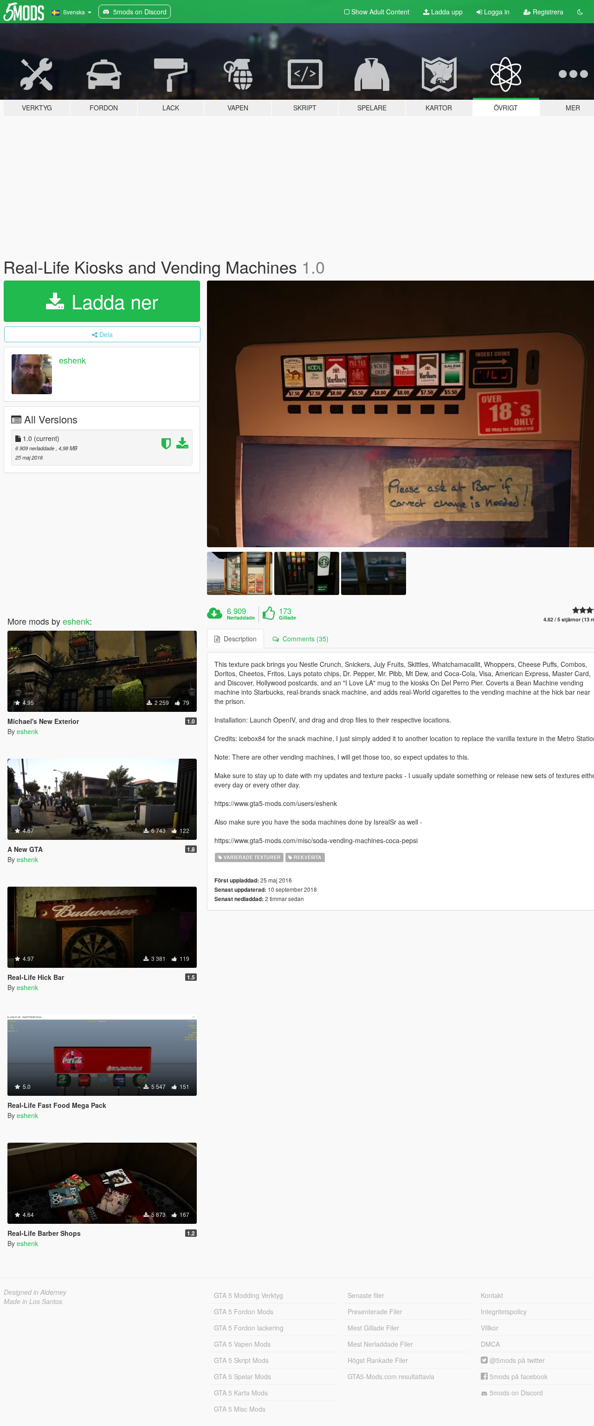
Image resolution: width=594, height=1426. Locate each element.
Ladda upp (446, 11)
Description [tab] (238, 638)
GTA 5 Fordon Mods (243, 1311)
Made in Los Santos (33, 1301)
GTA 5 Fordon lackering (249, 1327)
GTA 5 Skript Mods (241, 1360)
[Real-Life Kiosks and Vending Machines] (239, 573)
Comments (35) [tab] (304, 638)
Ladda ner (112, 301)
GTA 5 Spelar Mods (242, 1376)
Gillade (287, 617)
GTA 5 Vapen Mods (242, 1344)
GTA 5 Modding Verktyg (248, 1295)
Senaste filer (366, 1295)
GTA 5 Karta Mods (241, 1392)
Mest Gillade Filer (373, 1327)
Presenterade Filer (375, 1311)
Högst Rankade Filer (378, 1360)
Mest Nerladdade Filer (380, 1344)
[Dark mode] (580, 11)
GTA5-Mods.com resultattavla (391, 1376)
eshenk (72, 360)
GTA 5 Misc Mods (239, 1408)
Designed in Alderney (35, 1292)
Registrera (547, 11)
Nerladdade (241, 617)
